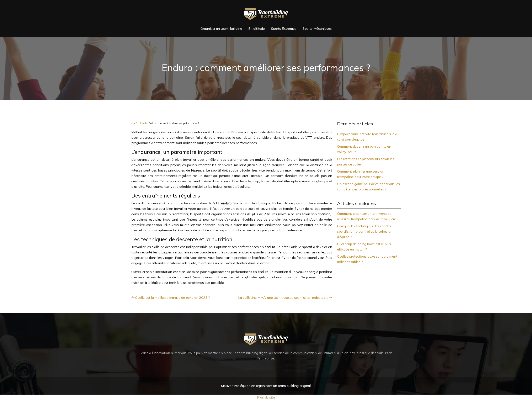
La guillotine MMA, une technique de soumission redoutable (283, 297)
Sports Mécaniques (317, 28)
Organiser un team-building (221, 28)
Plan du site (266, 397)
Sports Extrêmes (283, 28)
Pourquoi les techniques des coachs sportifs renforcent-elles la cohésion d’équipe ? (364, 231)
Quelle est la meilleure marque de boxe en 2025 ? (172, 297)
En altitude (256, 28)
